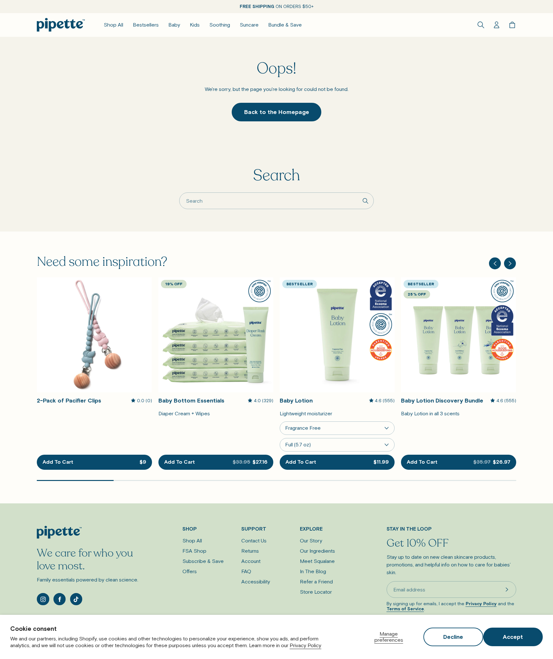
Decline (453, 636)
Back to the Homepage (276, 112)
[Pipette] (61, 25)
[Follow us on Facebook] (59, 599)
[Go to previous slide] (495, 263)
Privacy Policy (305, 645)
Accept (513, 636)
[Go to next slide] (510, 263)
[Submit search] (366, 201)
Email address (409, 589)
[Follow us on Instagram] (43, 599)
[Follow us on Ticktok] (76, 599)
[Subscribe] (507, 590)
